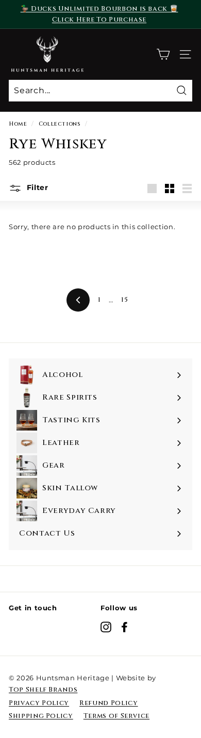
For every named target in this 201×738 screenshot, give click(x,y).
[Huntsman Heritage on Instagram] (105, 627)
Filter (36, 187)
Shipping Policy (41, 715)
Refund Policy (108, 703)
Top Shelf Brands (43, 689)
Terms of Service (116, 715)
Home (18, 124)
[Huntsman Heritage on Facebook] (124, 627)
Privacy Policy (39, 703)
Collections (60, 124)
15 (124, 299)
